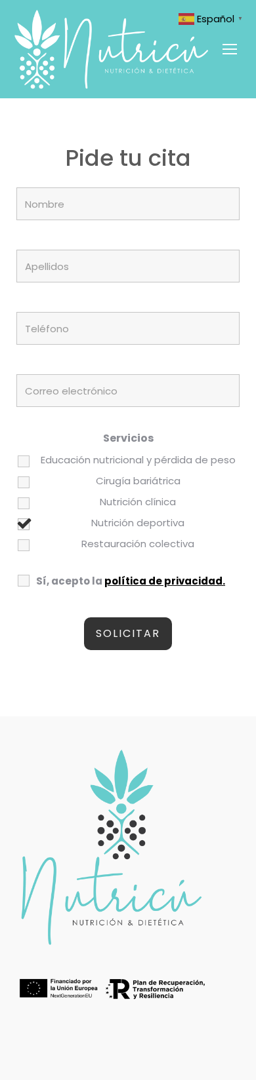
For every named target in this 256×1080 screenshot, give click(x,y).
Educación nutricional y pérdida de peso (138, 460)
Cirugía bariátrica (138, 481)
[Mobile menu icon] (230, 49)
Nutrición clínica (138, 502)
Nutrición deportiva (137, 523)
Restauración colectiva (137, 543)
